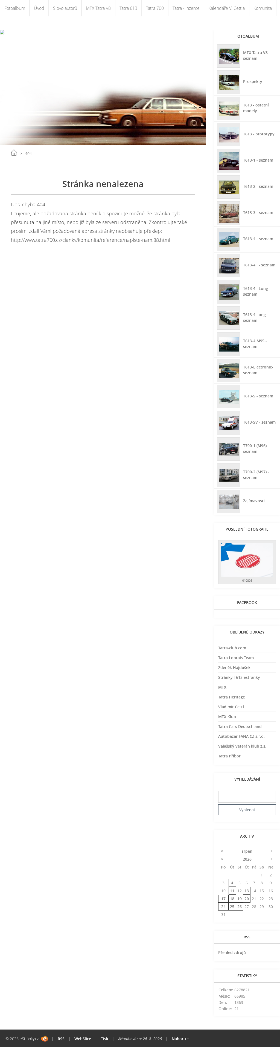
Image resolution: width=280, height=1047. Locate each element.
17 (223, 898)
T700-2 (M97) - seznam (256, 474)
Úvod (39, 8)
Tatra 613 (128, 8)
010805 (247, 580)
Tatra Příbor (229, 756)
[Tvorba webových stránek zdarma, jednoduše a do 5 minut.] (44, 1039)
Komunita (262, 8)
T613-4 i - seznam (259, 264)
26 (239, 906)
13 (246, 890)
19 (239, 898)
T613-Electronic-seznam (258, 369)
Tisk (104, 1038)
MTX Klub (227, 716)
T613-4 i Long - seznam (256, 291)
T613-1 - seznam (258, 160)
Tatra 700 (155, 8)
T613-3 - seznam (258, 212)
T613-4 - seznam (258, 238)
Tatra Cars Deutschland (240, 726)
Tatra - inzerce (186, 8)
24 (223, 906)
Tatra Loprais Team (236, 657)
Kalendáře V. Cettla (226, 8)
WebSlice (82, 1038)
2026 (247, 859)
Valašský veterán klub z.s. (242, 746)
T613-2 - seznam (258, 186)
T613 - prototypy (259, 133)
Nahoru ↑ (180, 1038)
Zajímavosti (254, 500)
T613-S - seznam (258, 395)
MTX (222, 687)
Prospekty (252, 81)
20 (246, 898)
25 (232, 906)
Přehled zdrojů (232, 952)
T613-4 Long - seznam (255, 317)
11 (232, 890)
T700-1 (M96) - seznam (256, 448)
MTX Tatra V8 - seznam (256, 55)
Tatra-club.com (232, 647)
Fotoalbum (14, 8)
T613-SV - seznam (259, 422)
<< (223, 851)
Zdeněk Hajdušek (234, 667)
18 (232, 898)
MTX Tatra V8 (98, 8)
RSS (61, 1038)
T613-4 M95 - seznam (255, 343)
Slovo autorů (65, 8)
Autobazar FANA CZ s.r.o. (241, 736)
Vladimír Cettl (231, 706)
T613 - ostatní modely (256, 107)
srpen (247, 851)
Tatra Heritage (231, 697)
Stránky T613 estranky (239, 677)
